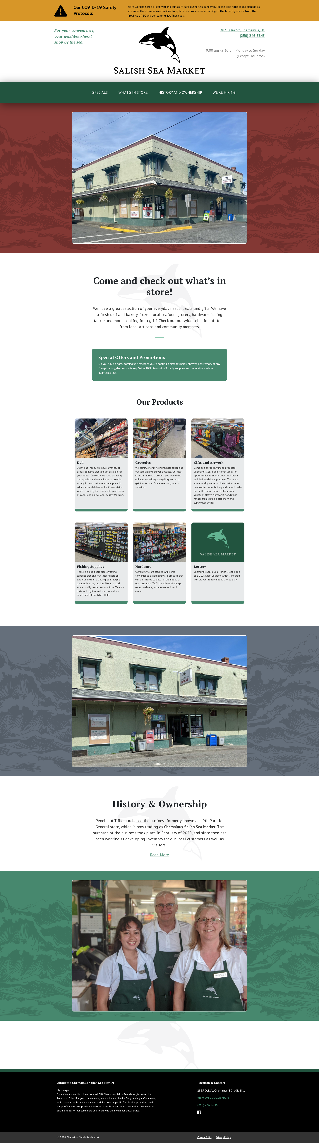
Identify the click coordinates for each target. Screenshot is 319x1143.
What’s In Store (133, 92)
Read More (159, 854)
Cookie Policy (204, 1137)
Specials (100, 92)
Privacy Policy (223, 1137)
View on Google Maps (213, 1097)
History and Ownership (180, 92)
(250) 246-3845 (252, 35)
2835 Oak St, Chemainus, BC (242, 30)
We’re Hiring (224, 92)
